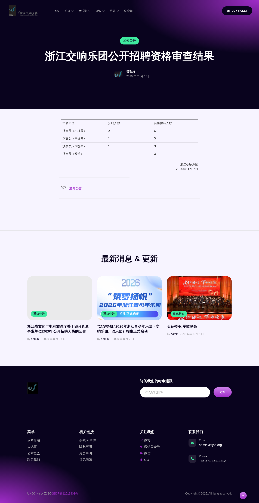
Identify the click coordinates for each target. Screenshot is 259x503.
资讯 (98, 10)
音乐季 (83, 10)
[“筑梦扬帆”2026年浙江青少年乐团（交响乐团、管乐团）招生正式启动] (129, 298)
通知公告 (75, 188)
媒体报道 (179, 313)
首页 (57, 10)
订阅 (222, 392)
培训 (112, 10)
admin (35, 338)
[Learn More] (243, 495)
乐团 (67, 10)
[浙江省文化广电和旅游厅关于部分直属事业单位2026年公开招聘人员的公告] (59, 298)
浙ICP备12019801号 (65, 493)
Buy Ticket (239, 10)
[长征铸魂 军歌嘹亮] (199, 298)
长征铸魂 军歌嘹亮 (182, 326)
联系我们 (129, 10)
